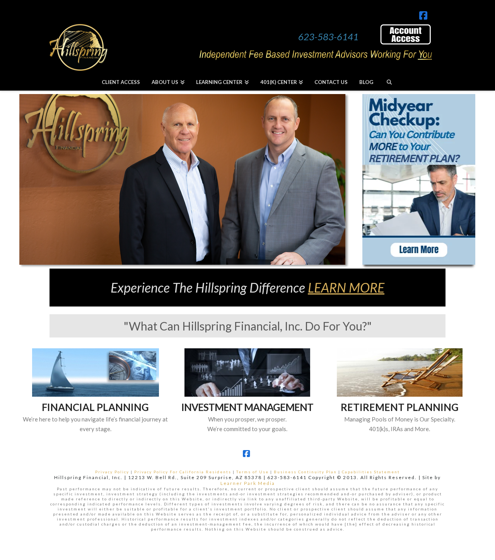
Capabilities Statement (371, 471)
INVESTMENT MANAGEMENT (247, 407)
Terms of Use (252, 471)
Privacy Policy (112, 471)
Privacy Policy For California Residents (182, 471)
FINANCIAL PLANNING (95, 407)
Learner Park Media (247, 483)
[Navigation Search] (389, 82)
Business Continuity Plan (305, 471)
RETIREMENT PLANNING (400, 407)
